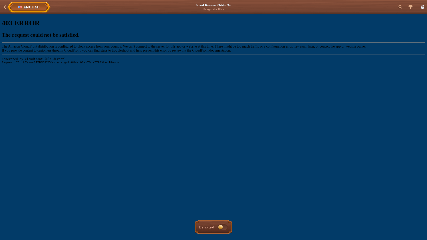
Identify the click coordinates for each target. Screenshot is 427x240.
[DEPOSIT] (421, 7)
